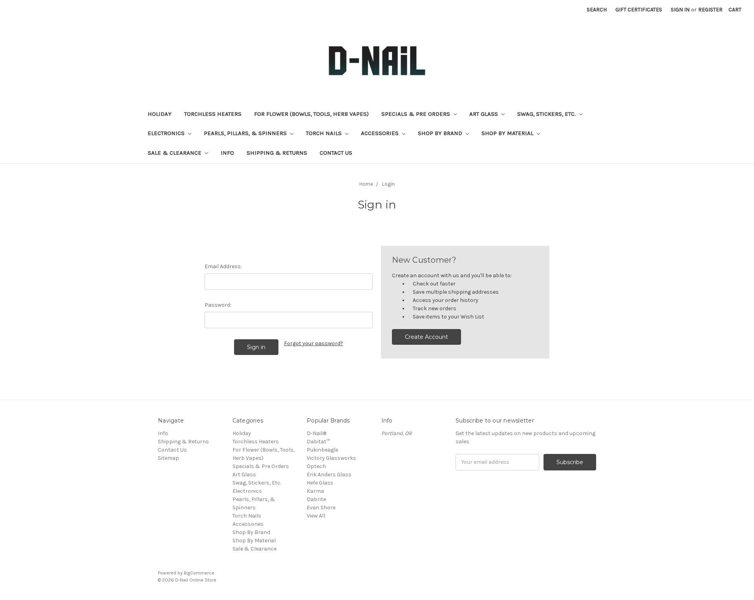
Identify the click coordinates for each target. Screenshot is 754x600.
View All (316, 515)
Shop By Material (508, 133)
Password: (218, 305)
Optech (316, 466)
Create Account (426, 336)
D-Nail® (316, 433)
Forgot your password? (313, 343)
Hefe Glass (320, 482)
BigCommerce (199, 573)
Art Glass (484, 113)
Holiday (160, 113)
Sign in (680, 9)
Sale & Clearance (175, 152)
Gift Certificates (638, 9)
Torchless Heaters (213, 113)
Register (710, 9)
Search (597, 9)
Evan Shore (321, 507)
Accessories (380, 133)
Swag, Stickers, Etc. (547, 113)
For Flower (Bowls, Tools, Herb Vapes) (311, 113)
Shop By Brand (441, 133)
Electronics (167, 133)
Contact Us (336, 152)
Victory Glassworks (331, 458)
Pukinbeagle (322, 449)
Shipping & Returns (277, 152)
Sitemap (168, 458)
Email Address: (223, 266)
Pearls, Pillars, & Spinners (246, 133)
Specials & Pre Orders (416, 113)
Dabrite (316, 499)
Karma (315, 491)
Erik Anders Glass (329, 474)
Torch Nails (324, 133)
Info (227, 152)
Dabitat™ (318, 441)
